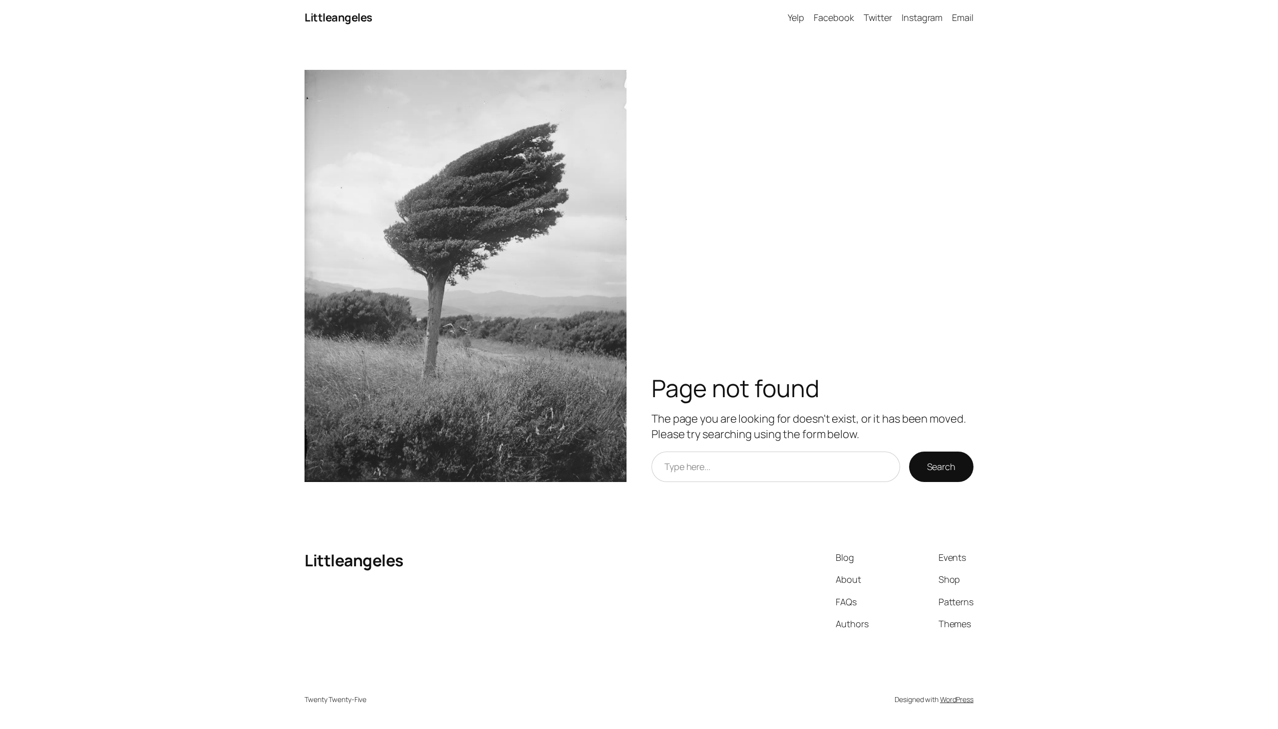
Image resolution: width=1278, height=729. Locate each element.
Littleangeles (338, 17)
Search (941, 467)
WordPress (956, 699)
